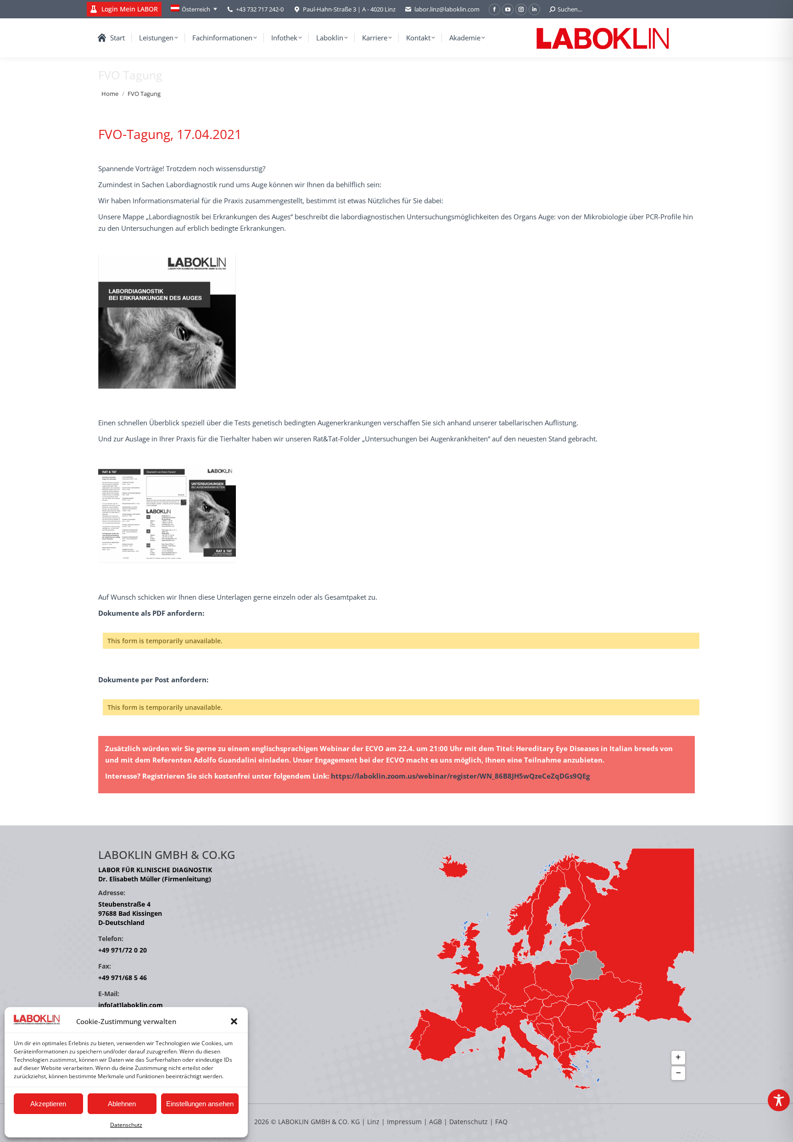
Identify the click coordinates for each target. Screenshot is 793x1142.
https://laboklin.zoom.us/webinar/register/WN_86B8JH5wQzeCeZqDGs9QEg (460, 775)
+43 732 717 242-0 (260, 9)
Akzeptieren (48, 1104)
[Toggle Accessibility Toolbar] (779, 1100)
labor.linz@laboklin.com (447, 9)
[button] (234, 1021)
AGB (436, 1121)
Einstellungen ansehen (200, 1104)
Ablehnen (122, 1104)
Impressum (404, 1121)
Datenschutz (126, 1125)
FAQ (501, 1121)
